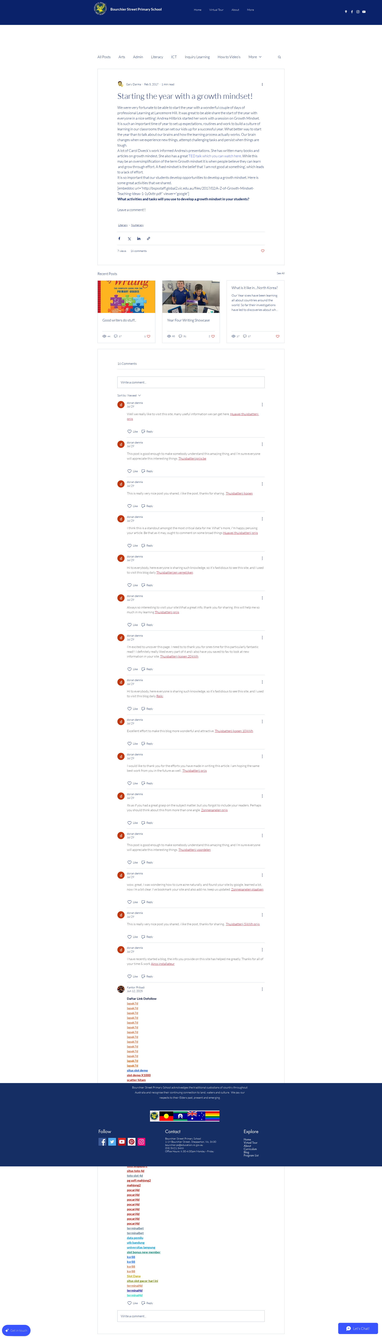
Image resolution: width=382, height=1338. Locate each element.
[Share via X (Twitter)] (129, 238)
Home (247, 1139)
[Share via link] (148, 238)
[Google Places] (346, 12)
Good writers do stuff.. (119, 320)
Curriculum (250, 1149)
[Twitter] (112, 1142)
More (252, 57)
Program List (251, 1155)
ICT (174, 57)
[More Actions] (262, 404)
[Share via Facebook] (119, 238)
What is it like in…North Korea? (255, 287)
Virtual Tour (250, 1142)
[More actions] (262, 84)
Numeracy (137, 225)
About (247, 1145)
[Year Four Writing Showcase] (191, 297)
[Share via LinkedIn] (139, 238)
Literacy (157, 57)
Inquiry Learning (197, 57)
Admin (138, 57)
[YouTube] (364, 12)
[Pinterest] (131, 1142)
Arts (122, 57)
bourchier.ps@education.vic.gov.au (184, 1144)
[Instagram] (358, 12)
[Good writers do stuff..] (126, 297)
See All (281, 273)
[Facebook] (352, 12)
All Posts (104, 57)
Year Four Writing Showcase (188, 320)
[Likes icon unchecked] (129, 431)
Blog (246, 1152)
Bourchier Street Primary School (136, 9)
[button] (279, 56)
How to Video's (229, 57)
